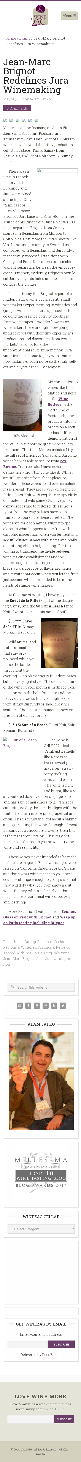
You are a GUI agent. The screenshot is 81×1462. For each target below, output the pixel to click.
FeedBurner (52, 1354)
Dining (30, 941)
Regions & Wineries (19, 947)
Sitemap (40, 1453)
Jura (40, 958)
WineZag (40, 15)
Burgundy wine (57, 953)
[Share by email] (37, 121)
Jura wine (53, 958)
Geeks (59, 941)
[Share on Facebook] (5, 121)
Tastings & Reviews (54, 947)
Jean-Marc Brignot (19, 958)
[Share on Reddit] (18, 121)
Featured (44, 941)
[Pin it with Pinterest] (24, 121)
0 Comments (17, 108)
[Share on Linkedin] (30, 121)
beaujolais (34, 953)
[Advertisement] (41, 1271)
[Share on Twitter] (12, 121)
